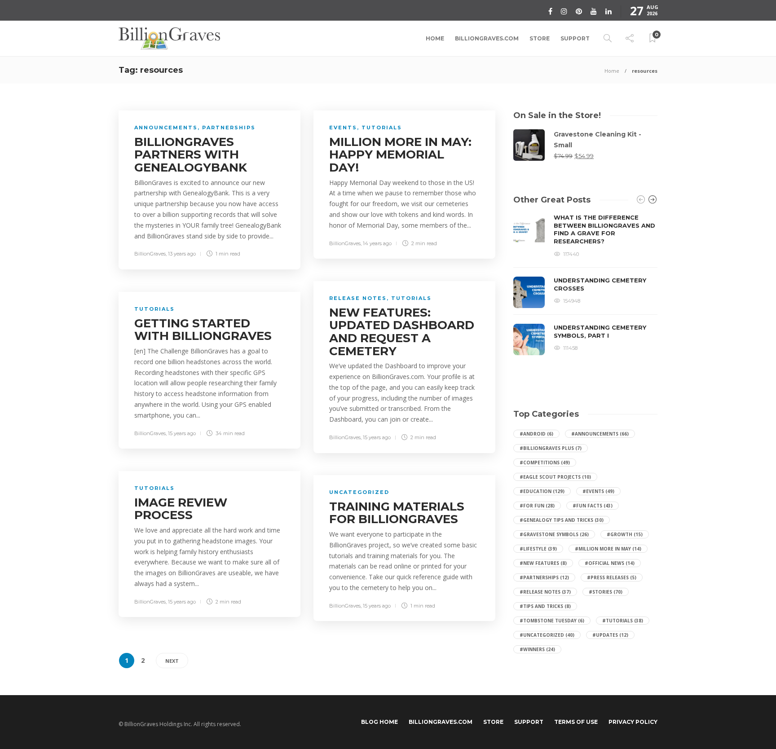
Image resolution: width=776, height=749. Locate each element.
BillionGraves (150, 254)
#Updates (610, 635)
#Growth (625, 534)
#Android (536, 434)
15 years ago (377, 437)
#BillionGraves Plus (551, 448)
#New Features (543, 563)
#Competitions (545, 462)
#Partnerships (544, 577)
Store (539, 38)
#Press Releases (611, 577)
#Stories (605, 592)
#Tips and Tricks (545, 606)
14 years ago (377, 243)
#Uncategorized (547, 635)
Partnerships (229, 127)
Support (575, 38)
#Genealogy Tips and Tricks (562, 520)
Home (435, 38)
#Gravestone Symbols (554, 534)
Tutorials (382, 127)
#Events (598, 491)
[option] (585, 284)
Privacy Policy (632, 721)
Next (172, 660)
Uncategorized (359, 492)
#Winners (537, 649)
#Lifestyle (538, 549)
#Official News (610, 563)
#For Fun (537, 505)
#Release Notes (545, 592)
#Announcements (600, 434)
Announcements (166, 127)
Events (343, 127)
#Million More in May (608, 549)
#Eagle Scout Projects (555, 477)
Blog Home (379, 721)
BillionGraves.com (487, 38)
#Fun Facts (593, 505)
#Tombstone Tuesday (552, 620)
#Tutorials (622, 620)
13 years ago (182, 254)
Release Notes (358, 298)
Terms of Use (576, 721)
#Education (542, 491)
